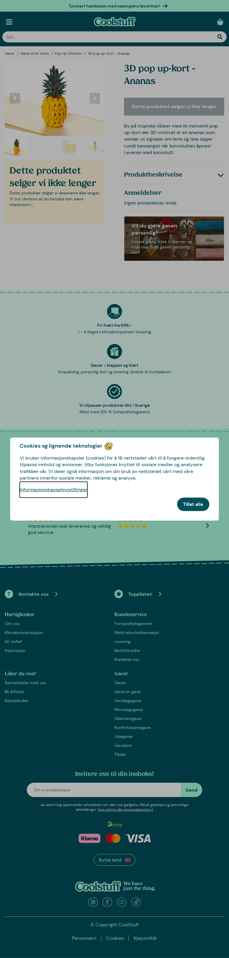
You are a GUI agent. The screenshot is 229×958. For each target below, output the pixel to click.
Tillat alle (193, 504)
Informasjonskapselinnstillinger (53, 489)
